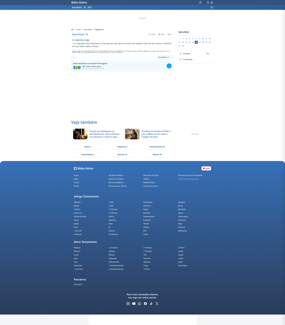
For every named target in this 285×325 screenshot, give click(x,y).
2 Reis (111, 206)
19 (206, 42)
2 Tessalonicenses (116, 269)
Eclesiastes (148, 202)
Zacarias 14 (122, 154)
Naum (180, 213)
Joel (144, 230)
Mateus (77, 247)
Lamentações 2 (87, 154)
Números (78, 213)
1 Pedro (146, 269)
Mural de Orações (151, 175)
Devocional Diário (116, 179)
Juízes (76, 223)
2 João (180, 255)
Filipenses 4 (122, 146)
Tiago (145, 265)
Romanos (78, 265)
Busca (76, 186)
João (76, 258)
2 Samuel (78, 234)
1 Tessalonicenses (116, 265)
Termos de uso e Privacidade (190, 175)
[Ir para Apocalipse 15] (74, 57)
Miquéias (182, 209)
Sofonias (181, 220)
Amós (145, 234)
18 (203, 42)
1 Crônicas (113, 209)
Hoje (76, 179)
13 (186, 42)
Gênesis (77, 202)
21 (179, 46)
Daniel (146, 223)
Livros (78, 29)
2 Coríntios (113, 247)
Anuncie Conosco (150, 186)
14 (189, 42)
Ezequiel (146, 220)
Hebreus (147, 262)
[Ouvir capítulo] (212, 7)
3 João (180, 258)
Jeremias (147, 213)
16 (85, 7)
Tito (145, 255)
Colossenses (114, 262)
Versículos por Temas (118, 186)
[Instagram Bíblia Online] (128, 303)
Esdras (111, 216)
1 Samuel (78, 230)
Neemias (112, 220)
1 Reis (111, 202)
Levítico (77, 209)
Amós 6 (87, 146)
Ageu (180, 223)
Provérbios (113, 234)
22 (183, 46)
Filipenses (113, 258)
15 (193, 42)
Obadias (181, 202)
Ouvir (153, 34)
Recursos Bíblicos (116, 182)
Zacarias (181, 227)
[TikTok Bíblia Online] (151, 303)
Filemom (147, 258)
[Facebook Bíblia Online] (145, 303)
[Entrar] (200, 2)
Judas (180, 262)
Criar (163, 34)
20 (210, 42)
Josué (76, 220)
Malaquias (182, 230)
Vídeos (146, 179)
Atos (76, 262)
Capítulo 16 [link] (99, 29)
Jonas (180, 206)
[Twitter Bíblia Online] (157, 303)
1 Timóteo (147, 247)
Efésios (112, 255)
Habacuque (183, 216)
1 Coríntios (78, 269)
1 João (180, 251)
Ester (111, 223)
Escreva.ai (78, 284)
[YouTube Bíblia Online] (134, 303)
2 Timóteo (147, 251)
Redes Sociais (149, 182)
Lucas (76, 255)
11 (179, 42)
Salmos (112, 230)
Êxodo (76, 206)
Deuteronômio (80, 216)
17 (200, 42)
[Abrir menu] (212, 2)
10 (210, 39)
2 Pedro (181, 247)
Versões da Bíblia (116, 175)
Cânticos (147, 206)
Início (76, 175)
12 (183, 42)
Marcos (77, 251)
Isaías (145, 209)
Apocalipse (88, 29)
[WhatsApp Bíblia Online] (139, 303)
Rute (76, 227)
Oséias (146, 227)
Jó (109, 227)
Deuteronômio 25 (157, 146)
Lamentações (149, 216)
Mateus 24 (157, 154)
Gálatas (112, 251)
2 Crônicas (113, 213)
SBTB (168, 51)
